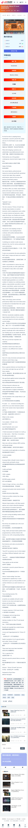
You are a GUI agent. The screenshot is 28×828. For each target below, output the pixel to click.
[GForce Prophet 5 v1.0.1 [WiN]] (6, 785)
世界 (9, 697)
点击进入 (14, 112)
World (4, 697)
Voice (23, 694)
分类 (8, 826)
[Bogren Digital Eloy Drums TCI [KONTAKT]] (6, 713)
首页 (9, 15)
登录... (4, 748)
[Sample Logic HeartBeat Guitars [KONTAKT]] (6, 730)
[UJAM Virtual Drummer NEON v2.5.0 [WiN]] (6, 800)
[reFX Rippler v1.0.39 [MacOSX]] (6, 808)
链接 (11, 701)
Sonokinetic (17, 694)
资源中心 (14, 15)
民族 (13, 697)
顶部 (25, 826)
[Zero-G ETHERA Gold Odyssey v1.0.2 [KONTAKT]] (6, 739)
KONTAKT (3, 10)
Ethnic (4, 694)
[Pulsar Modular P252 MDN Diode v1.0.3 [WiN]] (6, 777)
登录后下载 (14, 51)
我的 (20, 826)
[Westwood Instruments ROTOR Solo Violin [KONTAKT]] (6, 721)
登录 (22, 2)
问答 (14, 826)
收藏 (5, 701)
